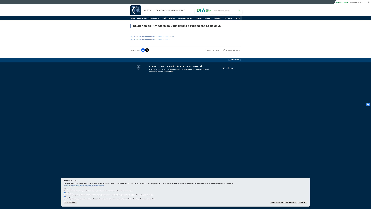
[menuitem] (158, 18)
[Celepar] (228, 68)
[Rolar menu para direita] (241, 18)
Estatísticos (68, 193)
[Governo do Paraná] (138, 67)
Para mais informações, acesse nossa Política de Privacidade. (84, 185)
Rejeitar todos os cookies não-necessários (283, 202)
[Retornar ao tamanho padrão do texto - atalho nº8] (366, 2)
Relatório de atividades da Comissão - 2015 (151, 40)
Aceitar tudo (302, 202)
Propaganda (69, 197)
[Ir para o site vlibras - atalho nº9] (369, 2)
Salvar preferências (70, 202)
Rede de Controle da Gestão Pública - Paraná (164, 10)
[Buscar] (239, 10)
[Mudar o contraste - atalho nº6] (361, 2)
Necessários (69, 189)
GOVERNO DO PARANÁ (342, 2)
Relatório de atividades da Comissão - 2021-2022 (153, 37)
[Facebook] (143, 50)
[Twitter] (147, 50)
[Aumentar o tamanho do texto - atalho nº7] (363, 2)
